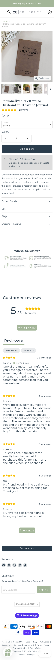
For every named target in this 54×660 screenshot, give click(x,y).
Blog (28, 642)
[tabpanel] (27, 442)
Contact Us (17, 642)
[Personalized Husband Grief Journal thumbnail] (6, 89)
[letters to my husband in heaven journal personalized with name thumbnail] (27, 89)
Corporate (6, 645)
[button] (8, 652)
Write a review (27, 327)
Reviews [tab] (13, 340)
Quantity (5, 132)
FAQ (35, 642)
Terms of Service (20, 648)
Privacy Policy (43, 645)
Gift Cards (44, 642)
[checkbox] (28, 350)
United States (25, 604)
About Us (6, 642)
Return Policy (35, 648)
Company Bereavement (24, 645)
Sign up (43, 589)
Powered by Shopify (27, 654)
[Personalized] (38, 89)
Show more (27, 530)
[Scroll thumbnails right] (49, 89)
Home (5, 21)
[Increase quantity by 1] (28, 138)
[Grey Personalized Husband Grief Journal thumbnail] (17, 89)
